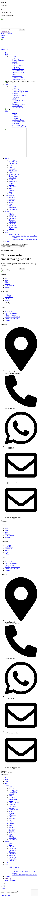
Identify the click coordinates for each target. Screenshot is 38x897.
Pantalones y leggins (18, 72)
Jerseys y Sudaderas (18, 100)
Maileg (11, 167)
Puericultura (12, 208)
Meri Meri (12, 169)
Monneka (11, 200)
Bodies (14, 62)
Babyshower (12, 186)
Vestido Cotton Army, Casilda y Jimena (24, 239)
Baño (14, 58)
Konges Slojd (13, 176)
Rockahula (12, 199)
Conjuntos (15, 67)
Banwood (12, 223)
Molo (10, 192)
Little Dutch (12, 218)
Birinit (10, 183)
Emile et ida (12, 178)
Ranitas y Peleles (17, 77)
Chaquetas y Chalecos (19, 95)
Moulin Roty (12, 216)
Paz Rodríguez (13, 181)
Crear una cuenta (6, 895)
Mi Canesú (12, 160)
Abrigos (14, 56)
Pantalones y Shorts (18, 104)
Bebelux (11, 215)
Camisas (15, 118)
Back (10, 787)
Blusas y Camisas (17, 90)
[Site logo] (11, 28)
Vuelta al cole (13, 209)
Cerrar (3, 885)
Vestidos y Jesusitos (18, 79)
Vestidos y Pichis (17, 107)
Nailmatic (12, 202)
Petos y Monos (17, 106)
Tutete (10, 204)
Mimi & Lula (13, 171)
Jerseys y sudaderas (18, 70)
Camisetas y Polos (18, 120)
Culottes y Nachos (18, 69)
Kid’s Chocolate (14, 162)
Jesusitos (15, 102)
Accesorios (12, 197)
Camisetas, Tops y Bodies (20, 92)
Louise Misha (13, 164)
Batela (10, 188)
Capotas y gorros (17, 65)
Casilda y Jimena (14, 174)
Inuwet (11, 172)
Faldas (14, 99)
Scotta (10, 193)
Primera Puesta (17, 76)
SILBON (11, 165)
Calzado (15, 63)
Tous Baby (12, 190)
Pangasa (11, 185)
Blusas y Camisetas (18, 60)
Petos (14, 74)
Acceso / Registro (10, 880)
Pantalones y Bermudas (19, 127)
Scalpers (11, 179)
